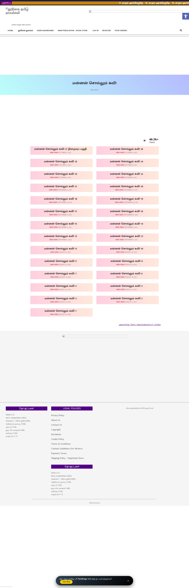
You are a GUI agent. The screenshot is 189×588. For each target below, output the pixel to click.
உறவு (7, 427)
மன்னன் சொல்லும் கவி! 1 (60, 311)
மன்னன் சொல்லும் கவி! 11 (60, 248)
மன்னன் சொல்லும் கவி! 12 (126, 236)
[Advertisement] (77, 56)
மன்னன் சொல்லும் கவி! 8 (127, 261)
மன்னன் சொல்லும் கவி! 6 (126, 273)
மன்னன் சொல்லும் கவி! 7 (60, 273)
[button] (185, 16)
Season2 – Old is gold (15, 420)
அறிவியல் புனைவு (13, 424)
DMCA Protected (94, 502)
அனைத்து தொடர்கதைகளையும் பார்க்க (140, 325)
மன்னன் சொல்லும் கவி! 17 (60, 211)
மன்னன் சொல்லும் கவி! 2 (126, 298)
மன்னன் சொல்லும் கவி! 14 (126, 224)
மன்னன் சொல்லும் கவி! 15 (60, 224)
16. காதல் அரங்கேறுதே (150, 3)
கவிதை (9, 433)
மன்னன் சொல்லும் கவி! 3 (60, 298)
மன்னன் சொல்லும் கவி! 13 (60, 236)
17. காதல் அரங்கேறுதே (124, 3)
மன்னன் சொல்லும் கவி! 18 (60, 199)
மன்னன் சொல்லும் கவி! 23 (60, 174)
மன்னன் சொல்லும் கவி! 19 (126, 199)
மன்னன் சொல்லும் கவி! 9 (60, 261)
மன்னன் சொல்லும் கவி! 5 (60, 286)
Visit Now (66, 582)
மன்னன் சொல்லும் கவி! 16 (126, 211)
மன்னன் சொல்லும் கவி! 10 (126, 248)
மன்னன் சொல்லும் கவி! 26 (126, 149)
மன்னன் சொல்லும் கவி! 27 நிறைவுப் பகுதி (60, 149)
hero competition (13, 417)
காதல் (8, 436)
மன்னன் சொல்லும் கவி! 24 (126, 161)
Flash (8, 414)
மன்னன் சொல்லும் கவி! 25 (60, 161)
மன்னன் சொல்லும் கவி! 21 (60, 186)
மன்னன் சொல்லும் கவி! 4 (126, 286)
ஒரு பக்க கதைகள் (13, 430)
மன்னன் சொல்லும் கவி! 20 (126, 186)
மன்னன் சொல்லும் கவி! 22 (126, 174)
